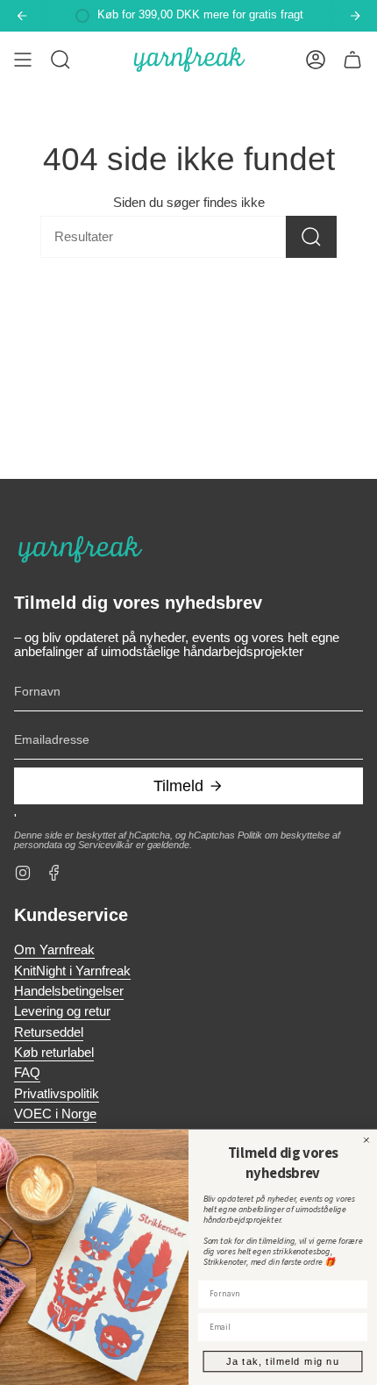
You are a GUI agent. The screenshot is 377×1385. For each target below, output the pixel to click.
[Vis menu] (22, 59)
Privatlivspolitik (56, 1094)
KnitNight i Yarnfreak (72, 971)
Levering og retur (62, 1011)
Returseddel (48, 1032)
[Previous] (22, 16)
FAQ (27, 1073)
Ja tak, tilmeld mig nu (282, 1361)
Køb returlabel (54, 1053)
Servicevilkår (105, 844)
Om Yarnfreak (54, 950)
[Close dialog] (366, 1140)
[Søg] (311, 237)
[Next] (355, 16)
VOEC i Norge (55, 1114)
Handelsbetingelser (69, 991)
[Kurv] (352, 59)
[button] (60, 59)
